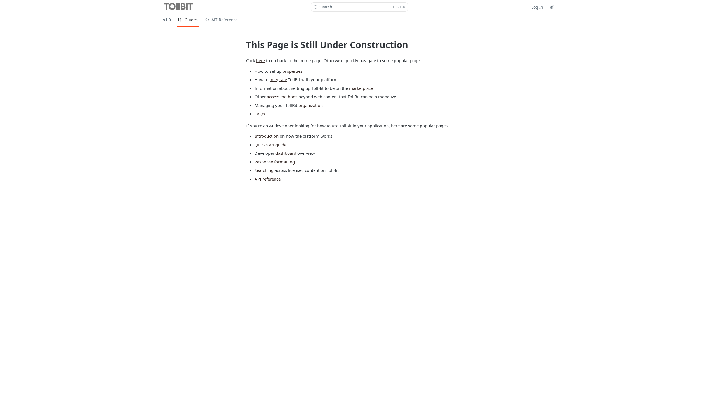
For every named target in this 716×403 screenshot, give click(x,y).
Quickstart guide (270, 144)
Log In (537, 7)
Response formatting (275, 162)
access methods (282, 96)
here (260, 60)
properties (292, 71)
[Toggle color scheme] (552, 7)
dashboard (285, 153)
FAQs (260, 113)
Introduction (267, 136)
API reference (268, 179)
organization (310, 105)
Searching (264, 170)
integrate (278, 79)
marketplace (361, 88)
